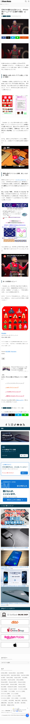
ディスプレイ (5, 698)
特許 (17, 702)
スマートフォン (6, 695)
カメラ (12, 691)
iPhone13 (21, 682)
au (3, 677)
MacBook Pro (12, 686)
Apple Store (5, 675)
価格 (17, 700)
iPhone (15, 407)
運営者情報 (7, 710)
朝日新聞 (8, 351)
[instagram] (12, 424)
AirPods (4, 672)
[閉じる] (27, 708)
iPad (3, 679)
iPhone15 (13, 684)
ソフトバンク (16, 695)
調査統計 (10, 705)
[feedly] (21, 424)
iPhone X (22, 684)
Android (12, 672)
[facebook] (6, 424)
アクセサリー (12, 689)
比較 (10, 702)
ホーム (3, 710)
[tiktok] (15, 424)
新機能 (4, 702)
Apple (20, 672)
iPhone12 (12, 682)
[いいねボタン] (3, 359)
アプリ (4, 16)
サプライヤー (5, 693)
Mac (3, 686)
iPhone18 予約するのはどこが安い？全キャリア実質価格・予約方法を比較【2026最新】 (19, 368)
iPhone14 (5, 684)
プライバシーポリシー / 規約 (7, 712)
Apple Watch (15, 675)
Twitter (4, 689)
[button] (3, 37)
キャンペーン (20, 691)
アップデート (22, 689)
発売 (23, 702)
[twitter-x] (9, 424)
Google (17, 677)
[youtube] (18, 424)
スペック (14, 693)
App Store (25, 675)
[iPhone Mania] (6, 1)
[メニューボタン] (28, 1)
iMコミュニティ (20, 400)
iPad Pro (11, 679)
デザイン (14, 698)
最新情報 (8, 16)
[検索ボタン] (25, 1)
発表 (3, 705)
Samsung (22, 686)
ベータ (4, 700)
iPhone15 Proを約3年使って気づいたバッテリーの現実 (14, 547)
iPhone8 (4, 682)
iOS (24, 677)
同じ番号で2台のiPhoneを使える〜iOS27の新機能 (13, 586)
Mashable (13, 351)
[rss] (24, 424)
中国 (11, 700)
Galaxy (10, 677)
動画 (23, 407)
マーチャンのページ (21, 179)
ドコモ (23, 698)
